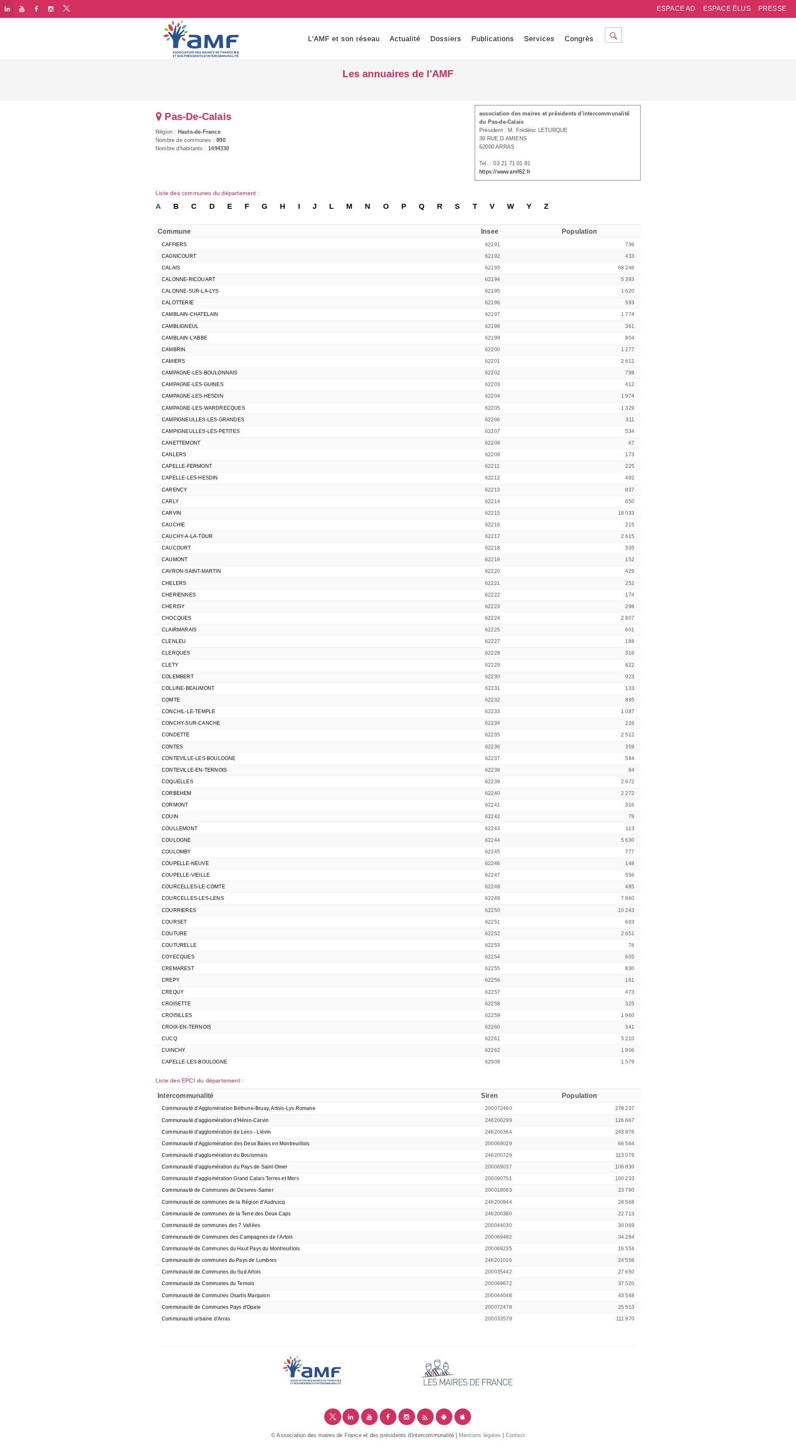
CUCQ (169, 1038)
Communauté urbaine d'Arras (196, 1319)
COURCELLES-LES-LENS (193, 898)
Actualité (405, 39)
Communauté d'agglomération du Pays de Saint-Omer (225, 1167)
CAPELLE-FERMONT (187, 466)
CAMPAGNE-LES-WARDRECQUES (203, 408)
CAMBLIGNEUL (180, 326)
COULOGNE (176, 840)
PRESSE (772, 8)
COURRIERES (179, 910)
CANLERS (174, 454)
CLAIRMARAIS (179, 630)
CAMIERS (173, 361)
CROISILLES (177, 1015)
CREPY (171, 980)
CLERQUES (176, 653)
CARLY (170, 501)
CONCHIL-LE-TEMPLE (188, 711)
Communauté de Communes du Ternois (208, 1283)
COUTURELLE (179, 945)
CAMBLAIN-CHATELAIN (190, 314)
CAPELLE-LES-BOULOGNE (194, 1062)
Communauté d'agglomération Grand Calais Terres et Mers (230, 1178)
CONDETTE (176, 735)
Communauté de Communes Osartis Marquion (216, 1295)
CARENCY (174, 490)
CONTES (172, 747)
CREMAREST (178, 968)
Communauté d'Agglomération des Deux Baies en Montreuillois (236, 1143)
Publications (492, 39)
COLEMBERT (178, 677)
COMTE (171, 700)
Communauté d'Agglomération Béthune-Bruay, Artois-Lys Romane (238, 1108)
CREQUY (173, 992)
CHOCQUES (177, 618)
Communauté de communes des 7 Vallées (211, 1225)
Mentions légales (480, 1435)
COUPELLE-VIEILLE (186, 875)
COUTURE (174, 933)
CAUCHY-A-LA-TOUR (187, 536)
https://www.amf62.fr (504, 172)
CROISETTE (176, 1004)
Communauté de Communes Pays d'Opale (211, 1307)
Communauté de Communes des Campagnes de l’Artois (227, 1237)
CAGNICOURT (179, 256)
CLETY (170, 665)
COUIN (170, 816)
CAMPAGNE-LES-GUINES (192, 384)
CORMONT (175, 805)
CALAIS (171, 268)
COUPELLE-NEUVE (185, 863)
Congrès (579, 39)
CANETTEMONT (181, 443)
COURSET (174, 922)
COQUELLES (177, 782)
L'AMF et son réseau (344, 39)
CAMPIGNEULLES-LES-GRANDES (203, 420)
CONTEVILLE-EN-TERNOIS (194, 770)
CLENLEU (174, 641)
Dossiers (445, 39)
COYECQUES (178, 957)
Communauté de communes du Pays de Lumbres (219, 1260)
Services (539, 39)
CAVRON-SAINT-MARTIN (191, 571)
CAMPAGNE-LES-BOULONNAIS (200, 373)
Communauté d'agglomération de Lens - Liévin (216, 1132)
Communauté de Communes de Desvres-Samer (218, 1190)
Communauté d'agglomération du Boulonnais (214, 1155)
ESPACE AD (676, 8)
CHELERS (174, 583)
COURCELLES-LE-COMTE (193, 887)
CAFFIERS (174, 244)
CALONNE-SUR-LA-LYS (190, 291)
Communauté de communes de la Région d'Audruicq (223, 1202)
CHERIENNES (179, 595)
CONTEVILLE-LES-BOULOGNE (199, 758)
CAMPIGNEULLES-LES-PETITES (201, 431)
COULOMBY (176, 852)
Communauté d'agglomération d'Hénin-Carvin (215, 1120)
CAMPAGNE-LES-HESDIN (192, 396)
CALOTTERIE (178, 303)
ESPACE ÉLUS (727, 8)
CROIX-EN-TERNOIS (186, 1027)
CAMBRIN (173, 349)
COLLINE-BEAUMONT (188, 688)
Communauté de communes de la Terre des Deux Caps (226, 1214)
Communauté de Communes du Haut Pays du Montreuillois (231, 1249)
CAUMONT (174, 559)
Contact (515, 1435)
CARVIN (171, 513)
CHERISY (173, 606)
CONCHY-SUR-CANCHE (191, 723)
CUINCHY (173, 1050)
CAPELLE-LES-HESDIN (190, 478)
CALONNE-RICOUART (188, 279)
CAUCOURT (176, 548)
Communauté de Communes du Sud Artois (211, 1272)
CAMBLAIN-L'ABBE (184, 338)
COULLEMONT (179, 828)
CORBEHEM (177, 793)
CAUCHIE (173, 525)
